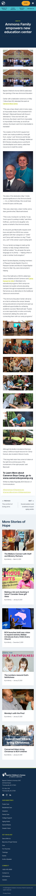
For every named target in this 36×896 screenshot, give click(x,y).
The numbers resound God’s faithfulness (16, 676)
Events (4, 856)
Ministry (18, 21)
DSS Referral (6, 876)
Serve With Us (6, 838)
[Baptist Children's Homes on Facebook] (3, 795)
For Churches (6, 849)
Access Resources (13, 8)
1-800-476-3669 (7, 869)
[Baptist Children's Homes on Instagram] (7, 795)
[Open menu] (33, 3)
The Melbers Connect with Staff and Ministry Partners (17, 555)
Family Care (5, 814)
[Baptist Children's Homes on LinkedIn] (10, 795)
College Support (7, 818)
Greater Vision (6, 828)
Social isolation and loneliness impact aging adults (27, 505)
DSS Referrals (30, 8)
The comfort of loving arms (7, 504)
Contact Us (5, 873)
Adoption (5, 811)
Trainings (5, 852)
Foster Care (5, 804)
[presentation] (18, 540)
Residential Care (7, 807)
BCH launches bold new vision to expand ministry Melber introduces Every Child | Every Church (17, 635)
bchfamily (6, 36)
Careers (4, 880)
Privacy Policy (7, 893)
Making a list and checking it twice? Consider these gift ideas (16, 594)
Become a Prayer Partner (9, 842)
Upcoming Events (21, 8)
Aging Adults (6, 821)
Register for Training (4, 8)
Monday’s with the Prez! (14, 713)
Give (26, 3)
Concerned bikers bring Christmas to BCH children (15, 750)
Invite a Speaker (7, 859)
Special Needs (6, 825)
